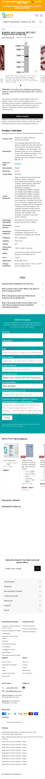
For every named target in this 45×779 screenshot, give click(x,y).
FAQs (3, 667)
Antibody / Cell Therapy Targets (10, 637)
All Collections (27, 673)
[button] (22, 130)
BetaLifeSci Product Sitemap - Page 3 (14, 747)
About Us (25, 662)
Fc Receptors (6, 647)
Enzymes (5, 641)
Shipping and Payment (9, 665)
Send (7, 418)
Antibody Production (29, 631)
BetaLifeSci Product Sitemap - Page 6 (14, 756)
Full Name (6, 332)
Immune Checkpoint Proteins (11, 630)
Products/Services (9, 374)
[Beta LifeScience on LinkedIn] (23, 687)
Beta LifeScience (8, 37)
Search (24, 667)
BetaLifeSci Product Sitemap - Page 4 (14, 750)
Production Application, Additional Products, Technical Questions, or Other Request (20, 400)
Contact (25, 665)
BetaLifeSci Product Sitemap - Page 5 (14, 753)
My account (6, 676)
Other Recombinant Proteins (11, 655)
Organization (7, 340)
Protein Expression (28, 626)
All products (15, 89)
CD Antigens (6, 633)
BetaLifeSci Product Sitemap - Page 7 (14, 758)
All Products (20, 438)
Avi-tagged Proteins (8, 649)
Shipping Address (9, 365)
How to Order (6, 662)
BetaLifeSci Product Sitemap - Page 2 (14, 744)
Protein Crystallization (29, 629)
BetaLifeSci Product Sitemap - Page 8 (14, 761)
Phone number (7, 357)
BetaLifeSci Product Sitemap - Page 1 (14, 741)
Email (4, 349)
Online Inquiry (22, 116)
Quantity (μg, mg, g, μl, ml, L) (14, 391)
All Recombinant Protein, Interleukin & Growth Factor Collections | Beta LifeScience (19, 733)
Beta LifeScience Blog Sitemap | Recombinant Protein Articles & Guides (22, 738)
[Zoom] (36, 71)
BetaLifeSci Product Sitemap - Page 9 (14, 764)
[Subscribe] (37, 568)
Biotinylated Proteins (9, 644)
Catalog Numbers (9, 382)
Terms (4, 670)
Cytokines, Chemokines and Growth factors (11, 627)
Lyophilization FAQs (8, 673)
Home (4, 29)
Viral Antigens (6, 652)
